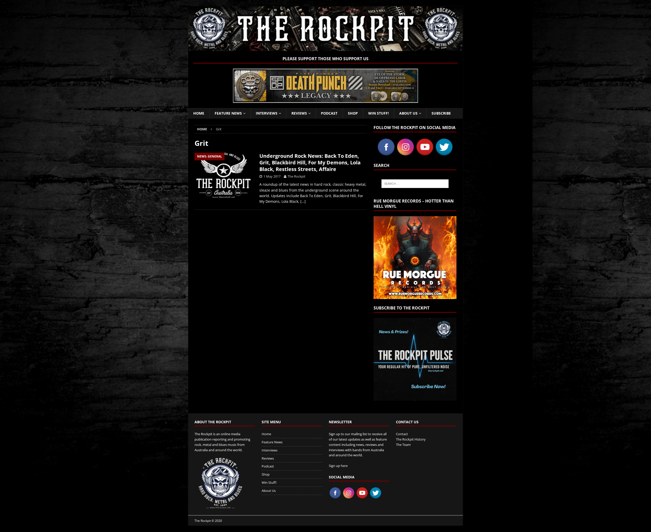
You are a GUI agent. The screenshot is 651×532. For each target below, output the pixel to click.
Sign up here (338, 465)
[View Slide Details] (325, 86)
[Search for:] (415, 183)
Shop (353, 113)
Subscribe (441, 113)
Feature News (228, 113)
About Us (408, 113)
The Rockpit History (411, 439)
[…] (303, 201)
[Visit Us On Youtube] (424, 153)
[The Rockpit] (325, 48)
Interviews (266, 113)
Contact (402, 434)
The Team (403, 444)
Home (198, 113)
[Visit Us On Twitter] (444, 153)
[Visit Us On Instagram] (405, 153)
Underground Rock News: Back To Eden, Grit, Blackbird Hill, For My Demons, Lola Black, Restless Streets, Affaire (310, 162)
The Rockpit (296, 176)
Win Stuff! (378, 113)
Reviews (299, 113)
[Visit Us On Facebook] (386, 153)
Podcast (329, 113)
